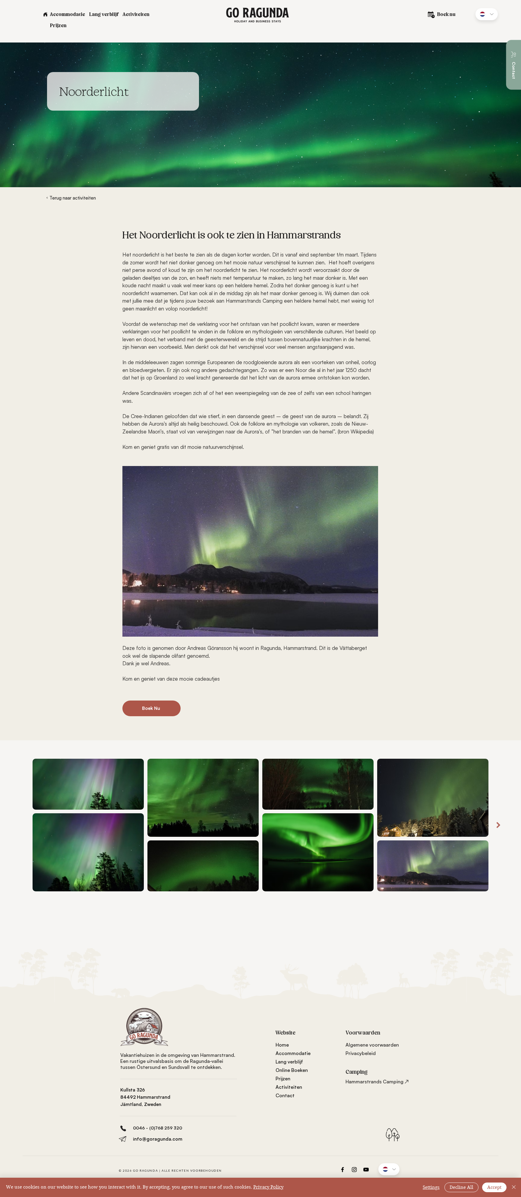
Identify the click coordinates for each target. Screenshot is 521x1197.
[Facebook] (342, 1169)
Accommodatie (293, 1053)
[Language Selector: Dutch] (486, 14)
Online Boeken (292, 1070)
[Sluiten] (513, 1187)
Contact (285, 1095)
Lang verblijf (289, 1062)
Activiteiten (289, 1087)
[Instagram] (354, 1169)
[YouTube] (366, 1169)
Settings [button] (431, 1187)
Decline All (461, 1187)
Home (282, 1045)
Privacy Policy (268, 1187)
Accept (494, 1187)
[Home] (45, 14)
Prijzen (283, 1079)
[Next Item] (498, 825)
